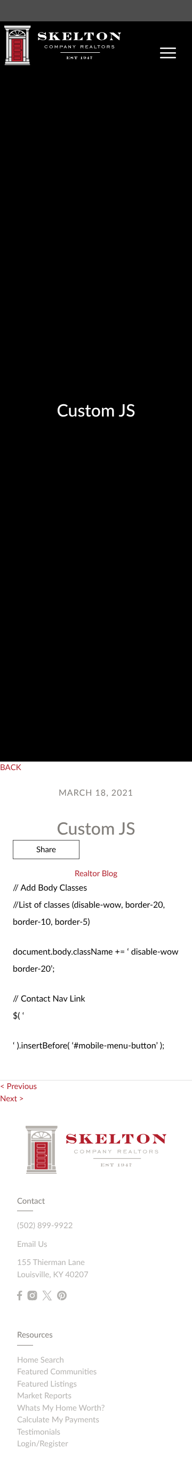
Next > (11, 1098)
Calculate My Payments (58, 1419)
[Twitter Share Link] (46, 878)
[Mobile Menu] (168, 53)
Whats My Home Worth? (61, 1408)
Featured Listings (47, 1384)
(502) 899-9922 (45, 1225)
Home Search (40, 1360)
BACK (10, 767)
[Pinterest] (62, 1296)
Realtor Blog (96, 873)
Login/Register (42, 1443)
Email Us (32, 1244)
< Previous (18, 1086)
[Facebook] (19, 1296)
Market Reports (44, 1395)
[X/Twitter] (47, 1296)
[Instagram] (32, 1296)
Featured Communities (57, 1371)
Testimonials (38, 1432)
